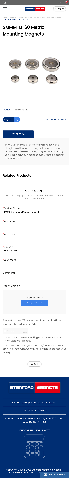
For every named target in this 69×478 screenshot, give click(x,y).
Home (5, 17)
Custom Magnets (16, 17)
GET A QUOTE (59, 9)
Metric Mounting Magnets (51, 17)
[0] (64, 2)
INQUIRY (8, 119)
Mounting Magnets (32, 17)
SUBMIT (34, 364)
